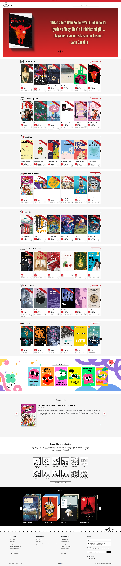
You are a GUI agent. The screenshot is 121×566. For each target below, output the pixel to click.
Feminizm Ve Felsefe (79, 309)
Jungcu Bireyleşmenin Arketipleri (93, 309)
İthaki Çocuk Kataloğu (54, 5)
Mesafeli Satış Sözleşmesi (15, 546)
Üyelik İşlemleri (39, 539)
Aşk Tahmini (50, 122)
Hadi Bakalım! (78, 198)
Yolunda (36, 236)
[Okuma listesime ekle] (32, 66)
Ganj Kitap (63, 553)
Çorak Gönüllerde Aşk (52, 273)
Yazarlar (46, 5)
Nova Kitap (63, 544)
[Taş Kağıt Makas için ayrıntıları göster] (53, 336)
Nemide (23, 85)
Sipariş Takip (107, 0)
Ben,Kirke (36, 348)
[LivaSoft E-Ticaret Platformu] (60, 563)
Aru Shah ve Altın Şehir (52, 236)
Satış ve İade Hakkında (14, 548)
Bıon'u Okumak (37, 309)
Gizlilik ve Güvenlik (14, 551)
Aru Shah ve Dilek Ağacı (66, 236)
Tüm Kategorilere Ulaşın (60, 482)
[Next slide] (100, 75)
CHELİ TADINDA (64, 273)
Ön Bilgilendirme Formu (15, 553)
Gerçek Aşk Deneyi (79, 122)
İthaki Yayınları (64, 539)
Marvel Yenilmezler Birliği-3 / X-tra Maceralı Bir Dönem (25, 198)
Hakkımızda (12, 539)
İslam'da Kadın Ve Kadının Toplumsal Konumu (52, 309)
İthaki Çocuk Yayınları (66, 546)
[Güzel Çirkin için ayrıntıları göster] (94, 336)
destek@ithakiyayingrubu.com (96, 540)
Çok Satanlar (27, 5)
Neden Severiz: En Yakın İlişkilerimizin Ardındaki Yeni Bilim (93, 161)
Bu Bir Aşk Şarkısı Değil (93, 122)
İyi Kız (76, 85)
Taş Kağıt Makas (51, 348)
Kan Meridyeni (91, 85)
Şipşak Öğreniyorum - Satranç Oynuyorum (66, 198)
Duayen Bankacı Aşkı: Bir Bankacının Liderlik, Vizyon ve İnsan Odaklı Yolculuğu (25, 273)
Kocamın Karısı (24, 348)
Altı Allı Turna (24, 122)
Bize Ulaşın (12, 541)
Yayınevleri (12, 5)
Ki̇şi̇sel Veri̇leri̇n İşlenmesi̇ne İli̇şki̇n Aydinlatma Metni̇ (47, 544)
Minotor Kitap (64, 551)
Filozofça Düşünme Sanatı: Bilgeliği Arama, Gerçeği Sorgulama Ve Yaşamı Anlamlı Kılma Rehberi (79, 161)
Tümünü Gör (94, 61)
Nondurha (77, 236)
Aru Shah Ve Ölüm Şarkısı (93, 236)
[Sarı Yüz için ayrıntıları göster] (80, 336)
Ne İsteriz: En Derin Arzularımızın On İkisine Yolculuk (39, 161)
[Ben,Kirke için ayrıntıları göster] (40, 336)
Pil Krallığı (36, 198)
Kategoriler (40, 5)
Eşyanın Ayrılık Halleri (39, 273)
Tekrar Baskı (34, 5)
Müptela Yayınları (65, 548)
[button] (21, 508)
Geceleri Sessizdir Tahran (66, 348)
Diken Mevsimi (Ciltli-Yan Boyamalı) (66, 122)
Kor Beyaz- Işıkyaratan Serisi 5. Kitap (39, 86)
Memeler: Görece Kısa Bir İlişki (25, 161)
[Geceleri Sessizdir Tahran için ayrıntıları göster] (67, 336)
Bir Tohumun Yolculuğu (52, 198)
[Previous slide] (20, 75)
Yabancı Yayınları (65, 541)
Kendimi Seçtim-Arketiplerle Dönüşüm (52, 161)
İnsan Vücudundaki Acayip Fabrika (93, 198)
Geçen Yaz (63, 85)
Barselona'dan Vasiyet (66, 161)
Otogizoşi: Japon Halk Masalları (52, 85)
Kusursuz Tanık (37, 122)
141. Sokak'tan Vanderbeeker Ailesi (25, 236)
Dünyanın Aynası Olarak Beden (25, 309)
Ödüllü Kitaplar (63, 5)
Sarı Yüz (76, 348)
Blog (112, 0)
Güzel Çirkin (91, 348)
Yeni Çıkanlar (20, 5)
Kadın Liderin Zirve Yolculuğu (93, 273)
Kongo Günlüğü (64, 309)
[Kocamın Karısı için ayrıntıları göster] (27, 336)
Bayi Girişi (116, 0)
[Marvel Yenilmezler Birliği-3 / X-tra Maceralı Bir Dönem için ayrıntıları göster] (28, 415)
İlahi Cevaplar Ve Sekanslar (79, 273)
